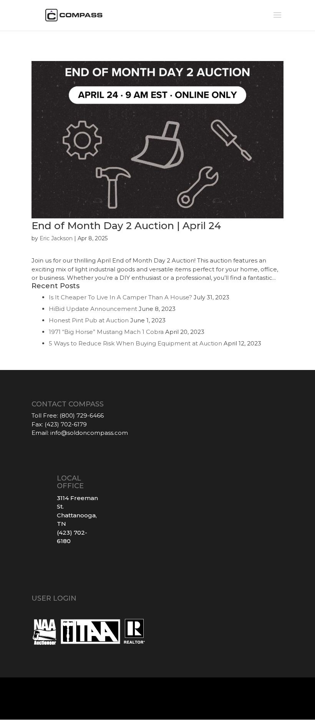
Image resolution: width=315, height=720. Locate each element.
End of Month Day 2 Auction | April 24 (126, 226)
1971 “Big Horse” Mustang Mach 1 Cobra (106, 331)
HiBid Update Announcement (93, 308)
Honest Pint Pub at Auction (89, 320)
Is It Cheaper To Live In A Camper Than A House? (120, 297)
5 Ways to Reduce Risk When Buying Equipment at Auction (135, 343)
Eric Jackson (56, 238)
